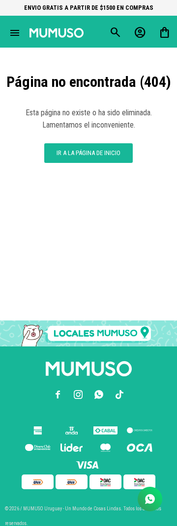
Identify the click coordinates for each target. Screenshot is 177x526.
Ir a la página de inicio (88, 153)
